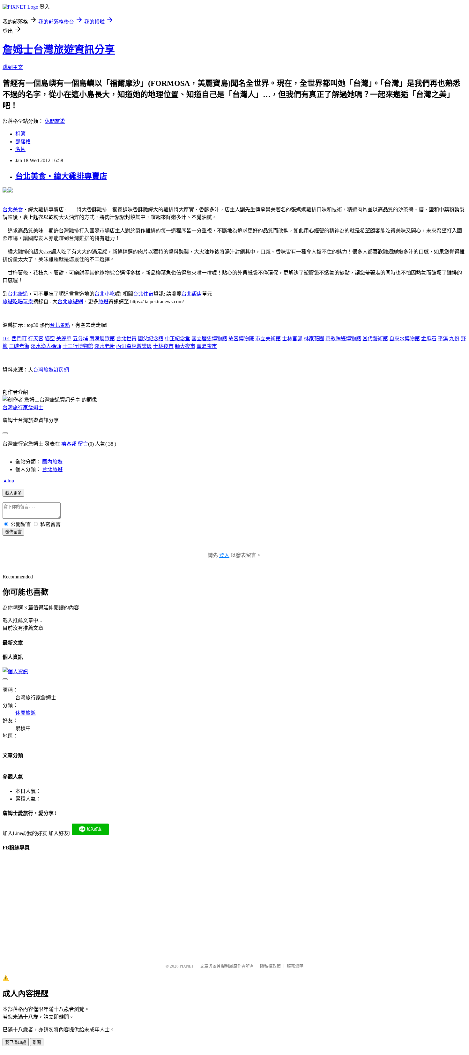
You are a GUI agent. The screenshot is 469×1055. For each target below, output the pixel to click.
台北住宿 (143, 294)
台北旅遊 (18, 294)
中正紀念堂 (177, 338)
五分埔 (80, 338)
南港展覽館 (102, 338)
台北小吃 (104, 294)
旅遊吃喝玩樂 (18, 301)
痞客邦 (69, 444)
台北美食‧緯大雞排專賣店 (61, 176)
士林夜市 (163, 346)
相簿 (20, 134)
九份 (454, 338)
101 (6, 338)
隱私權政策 (270, 966)
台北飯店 (192, 294)
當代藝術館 (375, 338)
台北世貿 (126, 338)
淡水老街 (104, 346)
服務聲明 (295, 966)
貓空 (50, 338)
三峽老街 (19, 346)
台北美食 (13, 209)
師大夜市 (185, 346)
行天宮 (35, 338)
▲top (8, 480)
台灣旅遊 (43, 370)
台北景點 (60, 325)
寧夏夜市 (207, 346)
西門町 (19, 338)
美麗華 (63, 338)
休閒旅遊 (55, 121)
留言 (83, 444)
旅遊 (103, 301)
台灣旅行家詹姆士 (23, 407)
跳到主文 (13, 67)
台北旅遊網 (70, 301)
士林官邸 (292, 338)
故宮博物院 (241, 338)
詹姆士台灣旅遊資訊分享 (59, 49)
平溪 (443, 338)
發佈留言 (13, 532)
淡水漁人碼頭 (46, 346)
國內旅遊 (52, 461)
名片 (20, 149)
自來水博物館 (404, 338)
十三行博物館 (78, 346)
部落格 (23, 141)
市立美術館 (268, 338)
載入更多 (13, 493)
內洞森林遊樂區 (134, 346)
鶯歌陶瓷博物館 (343, 338)
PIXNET (187, 966)
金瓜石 (428, 338)
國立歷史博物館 (209, 338)
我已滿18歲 (15, 1042)
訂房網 (61, 370)
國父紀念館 (150, 338)
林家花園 (314, 338)
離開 (37, 1042)
